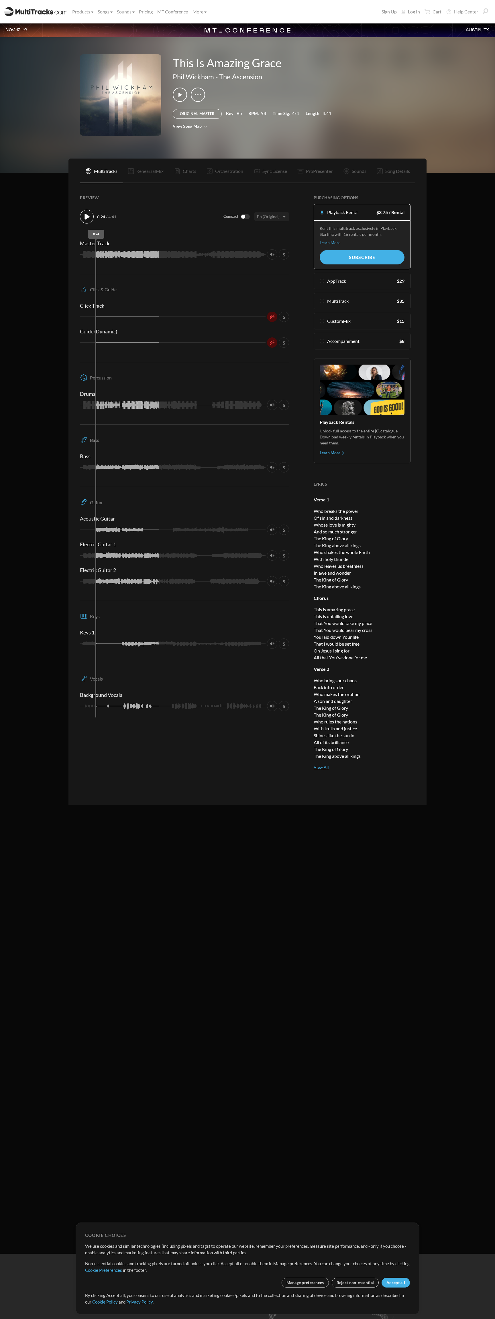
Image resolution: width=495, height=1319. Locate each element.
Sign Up (389, 11)
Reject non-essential (355, 1282)
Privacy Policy (139, 1301)
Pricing (146, 11)
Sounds (124, 11)
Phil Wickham (193, 76)
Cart (437, 11)
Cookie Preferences (103, 1270)
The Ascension (240, 76)
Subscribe (362, 257)
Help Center (466, 11)
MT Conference (172, 11)
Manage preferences (305, 1282)
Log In (414, 11)
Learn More (330, 242)
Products (81, 11)
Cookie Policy (105, 1301)
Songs (103, 11)
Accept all (395, 1282)
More (197, 11)
